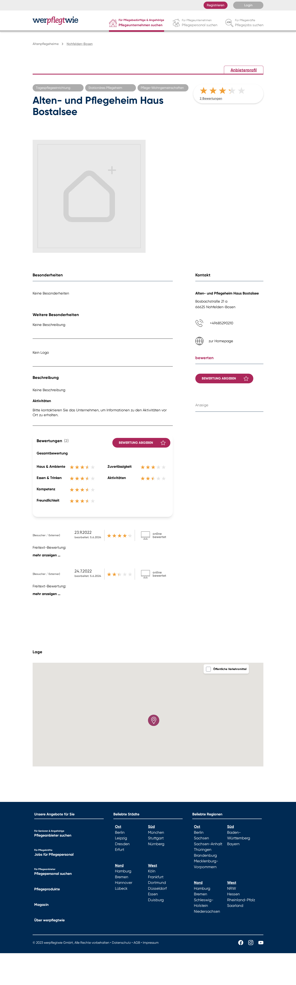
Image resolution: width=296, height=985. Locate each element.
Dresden (122, 844)
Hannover (123, 882)
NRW (231, 888)
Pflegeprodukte (47, 889)
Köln (151, 871)
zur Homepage (221, 341)
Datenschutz (121, 943)
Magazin (41, 904)
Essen (153, 894)
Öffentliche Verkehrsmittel (229, 669)
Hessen (233, 894)
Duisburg (156, 900)
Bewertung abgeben (136, 443)
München (156, 832)
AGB (137, 943)
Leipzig (121, 838)
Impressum (151, 943)
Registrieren (215, 5)
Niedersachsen (207, 911)
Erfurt (119, 849)
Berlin (120, 832)
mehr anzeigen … (46, 555)
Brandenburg (205, 855)
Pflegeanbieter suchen (52, 835)
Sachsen (201, 838)
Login (248, 5)
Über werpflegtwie (49, 920)
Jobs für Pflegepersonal (53, 854)
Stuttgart (156, 838)
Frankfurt (156, 877)
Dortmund (157, 882)
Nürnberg (156, 844)
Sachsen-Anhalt (208, 844)
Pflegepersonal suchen (53, 873)
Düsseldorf (157, 888)
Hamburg (123, 871)
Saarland (235, 905)
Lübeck (121, 888)
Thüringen (202, 849)
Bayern (233, 844)
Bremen (121, 877)
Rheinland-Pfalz (241, 900)
